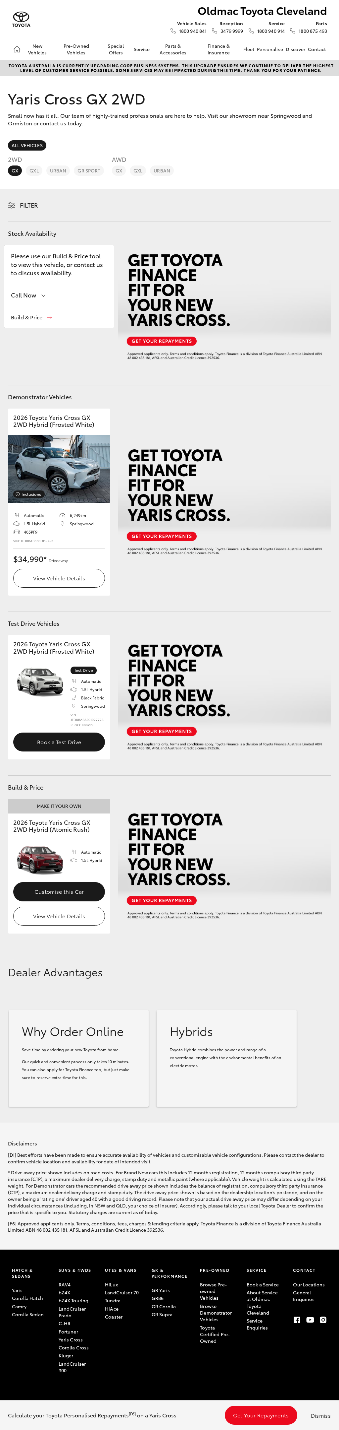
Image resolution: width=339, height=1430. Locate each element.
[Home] (17, 49)
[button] (31, 317)
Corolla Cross (74, 1347)
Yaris (17, 1290)
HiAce (112, 1308)
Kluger (66, 1355)
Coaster (113, 1316)
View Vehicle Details (59, 578)
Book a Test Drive (59, 742)
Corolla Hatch (27, 1298)
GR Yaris (161, 1290)
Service (142, 49)
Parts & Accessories (173, 49)
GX (15, 170)
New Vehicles (37, 49)
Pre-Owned (214, 1270)
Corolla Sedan (28, 1314)
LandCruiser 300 (72, 1367)
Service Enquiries (257, 1324)
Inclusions (31, 494)
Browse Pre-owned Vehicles (213, 1291)
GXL (33, 170)
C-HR (65, 1323)
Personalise (270, 49)
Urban (58, 170)
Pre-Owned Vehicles (76, 49)
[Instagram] (323, 1320)
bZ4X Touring (74, 1300)
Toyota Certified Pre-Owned (215, 1334)
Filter (29, 205)
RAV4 (65, 1284)
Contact (317, 49)
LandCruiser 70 (122, 1292)
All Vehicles (27, 145)
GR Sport (88, 170)
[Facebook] (297, 1320)
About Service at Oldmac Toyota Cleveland (262, 1302)
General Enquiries (303, 1295)
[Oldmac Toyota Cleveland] (21, 19)
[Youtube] (310, 1320)
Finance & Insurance (219, 49)
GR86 (158, 1298)
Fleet (249, 49)
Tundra (113, 1300)
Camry (19, 1306)
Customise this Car (59, 891)
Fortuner (68, 1331)
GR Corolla (164, 1306)
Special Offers (116, 49)
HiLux (111, 1284)
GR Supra (162, 1314)
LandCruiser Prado (72, 1312)
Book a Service (263, 1284)
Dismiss (321, 1415)
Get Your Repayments (261, 1415)
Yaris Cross (71, 1339)
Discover (295, 49)
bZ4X (65, 1292)
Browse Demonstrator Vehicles (216, 1313)
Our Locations (309, 1284)
